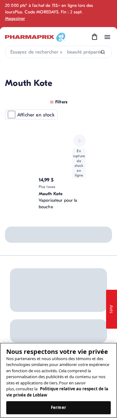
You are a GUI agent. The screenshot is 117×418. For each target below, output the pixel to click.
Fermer (58, 407)
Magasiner (15, 18)
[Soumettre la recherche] (102, 52)
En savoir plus (73, 273)
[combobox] (58, 52)
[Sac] (94, 37)
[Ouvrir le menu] (107, 37)
